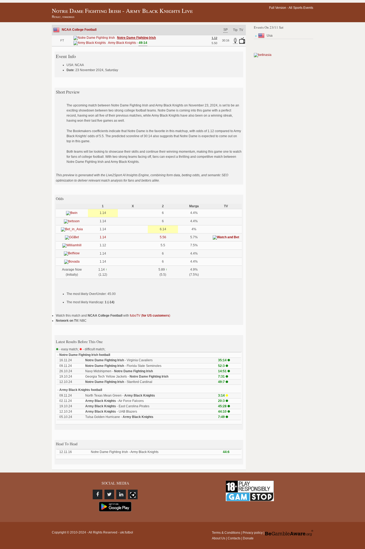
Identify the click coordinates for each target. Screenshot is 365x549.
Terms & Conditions (226, 533)
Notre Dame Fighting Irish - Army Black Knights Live (122, 10)
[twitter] (109, 494)
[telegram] (133, 494)
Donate (248, 538)
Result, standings (63, 17)
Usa (270, 35)
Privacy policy (253, 533)
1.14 (103, 237)
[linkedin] (121, 494)
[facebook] (97, 494)
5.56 (163, 237)
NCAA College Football (79, 30)
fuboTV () (150, 315)
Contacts (234, 538)
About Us (218, 538)
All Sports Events (301, 8)
